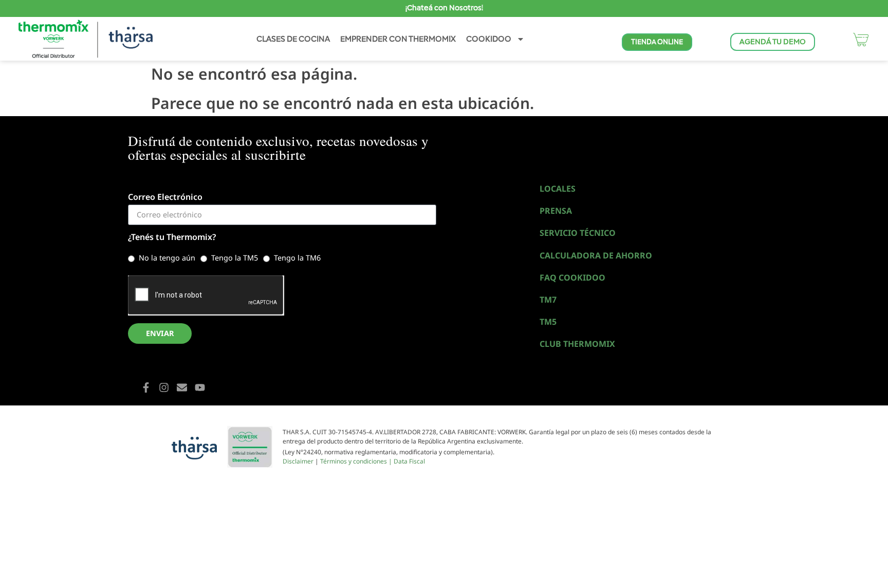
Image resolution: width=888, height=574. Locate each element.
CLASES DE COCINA (293, 39)
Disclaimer (298, 461)
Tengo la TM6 (297, 258)
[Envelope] (182, 387)
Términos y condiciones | (357, 461)
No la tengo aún (167, 258)
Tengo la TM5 (234, 258)
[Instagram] (164, 387)
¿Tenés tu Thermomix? (172, 238)
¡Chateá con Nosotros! (444, 7)
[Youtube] (200, 387)
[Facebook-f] (146, 387)
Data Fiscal (409, 461)
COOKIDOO (488, 39)
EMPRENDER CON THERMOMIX (398, 39)
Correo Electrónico (165, 197)
